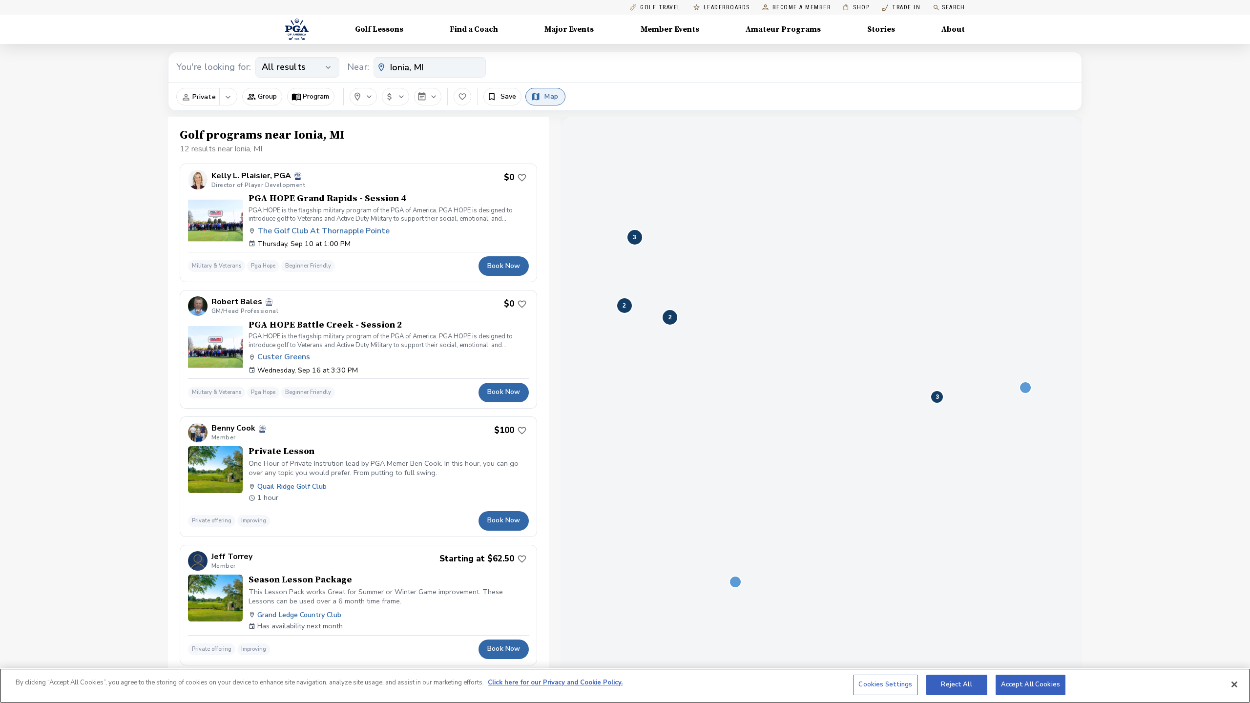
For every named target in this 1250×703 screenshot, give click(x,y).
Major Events (569, 29)
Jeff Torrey (231, 556)
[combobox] (430, 67)
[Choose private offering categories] (228, 97)
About (953, 29)
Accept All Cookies (1030, 684)
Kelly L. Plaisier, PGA (251, 176)
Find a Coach (474, 29)
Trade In (901, 7)
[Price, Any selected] (395, 96)
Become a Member (801, 7)
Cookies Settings (885, 684)
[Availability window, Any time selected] (427, 96)
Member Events (670, 29)
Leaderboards (727, 7)
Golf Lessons (379, 29)
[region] (625, 685)
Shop (856, 7)
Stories (881, 29)
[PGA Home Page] (297, 29)
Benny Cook (233, 428)
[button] (262, 96)
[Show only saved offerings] (462, 96)
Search (953, 7)
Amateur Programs (783, 29)
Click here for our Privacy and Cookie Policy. (555, 682)
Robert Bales (236, 302)
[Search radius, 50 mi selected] (363, 96)
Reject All (956, 684)
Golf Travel (660, 7)
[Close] (1234, 684)
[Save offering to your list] (522, 178)
